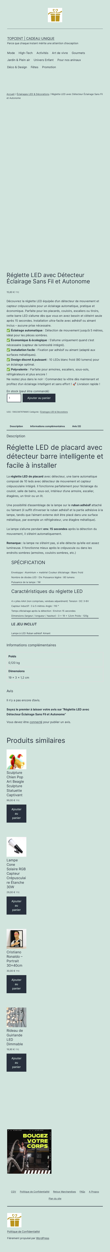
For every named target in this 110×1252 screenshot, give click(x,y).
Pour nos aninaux (69, 60)
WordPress (42, 1238)
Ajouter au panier (39, 398)
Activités (42, 53)
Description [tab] (16, 426)
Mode (11, 53)
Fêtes (34, 67)
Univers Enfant (44, 60)
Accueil (10, 94)
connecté (36, 722)
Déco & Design (17, 67)
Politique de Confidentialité (23, 1231)
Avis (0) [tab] (76, 426)
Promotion (49, 67)
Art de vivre (60, 53)
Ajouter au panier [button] (16, 814)
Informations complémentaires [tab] (47, 426)
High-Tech (26, 53)
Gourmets (78, 53)
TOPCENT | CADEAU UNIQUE (30, 38)
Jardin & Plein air (18, 60)
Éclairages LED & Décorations (33, 94)
